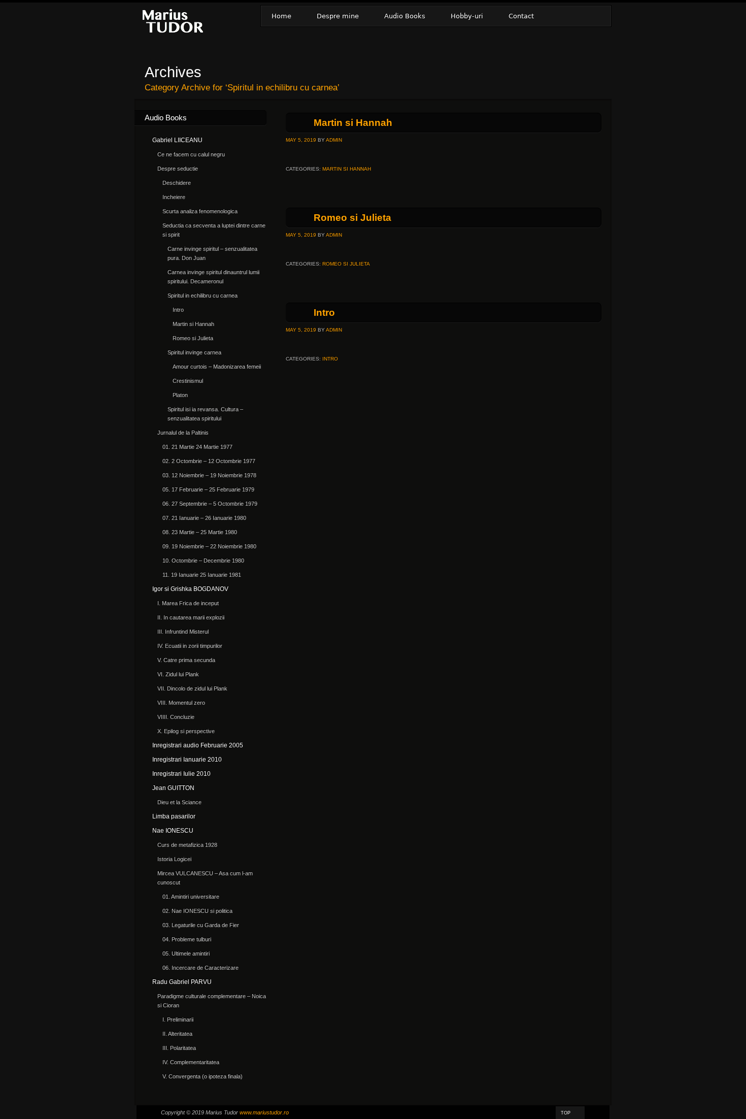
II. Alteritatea (177, 1034)
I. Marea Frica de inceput (188, 603)
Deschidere (176, 183)
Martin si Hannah (353, 122)
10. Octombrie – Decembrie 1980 (203, 560)
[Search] (598, 16)
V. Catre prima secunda (186, 660)
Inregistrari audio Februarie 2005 (197, 745)
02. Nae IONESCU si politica (197, 911)
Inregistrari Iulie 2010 (181, 773)
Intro (324, 312)
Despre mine (338, 16)
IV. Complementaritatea (190, 1062)
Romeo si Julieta (352, 217)
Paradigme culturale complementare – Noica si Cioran (211, 1000)
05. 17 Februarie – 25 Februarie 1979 (208, 489)
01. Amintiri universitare (190, 897)
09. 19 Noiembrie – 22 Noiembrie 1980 (209, 546)
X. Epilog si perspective (186, 731)
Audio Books (404, 16)
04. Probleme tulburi (186, 939)
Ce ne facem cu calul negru (191, 154)
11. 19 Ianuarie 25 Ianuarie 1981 (201, 575)
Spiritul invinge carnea (194, 352)
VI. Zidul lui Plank (178, 674)
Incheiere (173, 197)
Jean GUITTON (173, 788)
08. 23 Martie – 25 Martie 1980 (199, 532)
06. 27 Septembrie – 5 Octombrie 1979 (209, 504)
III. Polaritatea (179, 1048)
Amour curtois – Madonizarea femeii (217, 367)
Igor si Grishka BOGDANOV (190, 589)
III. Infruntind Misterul (183, 632)
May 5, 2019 (301, 140)
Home (281, 16)
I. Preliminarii (177, 1019)
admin (334, 140)
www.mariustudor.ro (264, 1112)
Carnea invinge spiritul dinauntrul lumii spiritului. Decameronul (213, 276)
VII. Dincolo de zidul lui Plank (192, 688)
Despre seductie (177, 169)
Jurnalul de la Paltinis (183, 433)
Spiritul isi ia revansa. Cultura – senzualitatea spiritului (205, 413)
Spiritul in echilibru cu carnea (202, 295)
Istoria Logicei (174, 859)
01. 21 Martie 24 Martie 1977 (197, 447)
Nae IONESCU (172, 830)
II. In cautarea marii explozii (190, 617)
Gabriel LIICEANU (177, 140)
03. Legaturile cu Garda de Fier (200, 925)
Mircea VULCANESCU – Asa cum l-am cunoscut (205, 877)
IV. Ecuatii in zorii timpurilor (189, 646)
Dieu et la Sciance (179, 802)
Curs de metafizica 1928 (187, 845)
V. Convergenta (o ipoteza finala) (202, 1076)
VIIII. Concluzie (175, 717)
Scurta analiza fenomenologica (200, 211)
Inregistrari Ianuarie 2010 (187, 759)
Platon (180, 395)
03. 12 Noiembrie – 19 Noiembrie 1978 (209, 475)
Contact (521, 16)
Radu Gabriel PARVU (182, 981)
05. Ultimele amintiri (186, 953)
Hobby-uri (467, 16)
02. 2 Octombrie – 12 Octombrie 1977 (208, 461)
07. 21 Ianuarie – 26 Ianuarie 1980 (204, 518)
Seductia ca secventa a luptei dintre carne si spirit (213, 230)
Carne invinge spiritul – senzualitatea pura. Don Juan (212, 253)
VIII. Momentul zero (181, 703)
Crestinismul (188, 381)
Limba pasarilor (173, 816)
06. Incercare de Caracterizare (200, 968)
